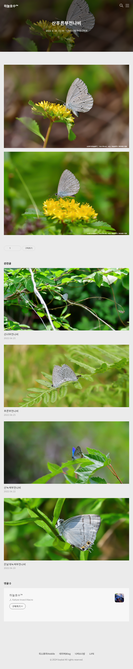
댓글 (7, 583)
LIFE (91, 653)
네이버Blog (65, 653)
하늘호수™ (11, 6)
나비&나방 (80, 653)
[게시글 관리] (18, 248)
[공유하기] (14, 248)
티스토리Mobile (47, 653)
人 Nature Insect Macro (21, 599)
